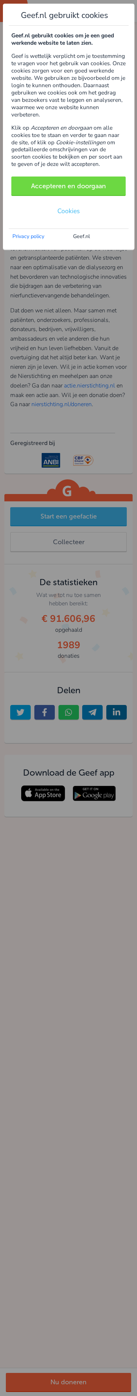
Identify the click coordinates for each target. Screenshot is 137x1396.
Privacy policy (28, 236)
